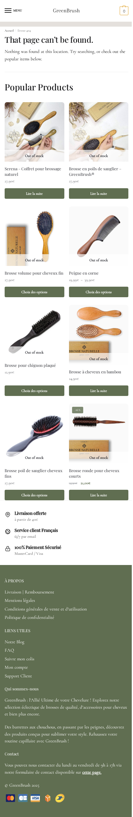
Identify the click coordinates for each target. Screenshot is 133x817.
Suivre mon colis (19, 659)
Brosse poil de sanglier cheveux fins (33, 473)
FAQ (9, 650)
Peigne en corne (84, 273)
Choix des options (34, 292)
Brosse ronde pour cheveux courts (94, 473)
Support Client (18, 676)
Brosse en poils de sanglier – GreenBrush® (95, 171)
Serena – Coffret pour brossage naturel (33, 171)
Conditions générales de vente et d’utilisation (46, 609)
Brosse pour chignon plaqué (30, 365)
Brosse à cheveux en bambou (95, 371)
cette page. (91, 772)
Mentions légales (20, 600)
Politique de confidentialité (29, 617)
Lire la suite (34, 193)
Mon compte (16, 667)
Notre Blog (14, 642)
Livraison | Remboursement (29, 592)
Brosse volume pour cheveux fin (34, 273)
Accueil (9, 31)
